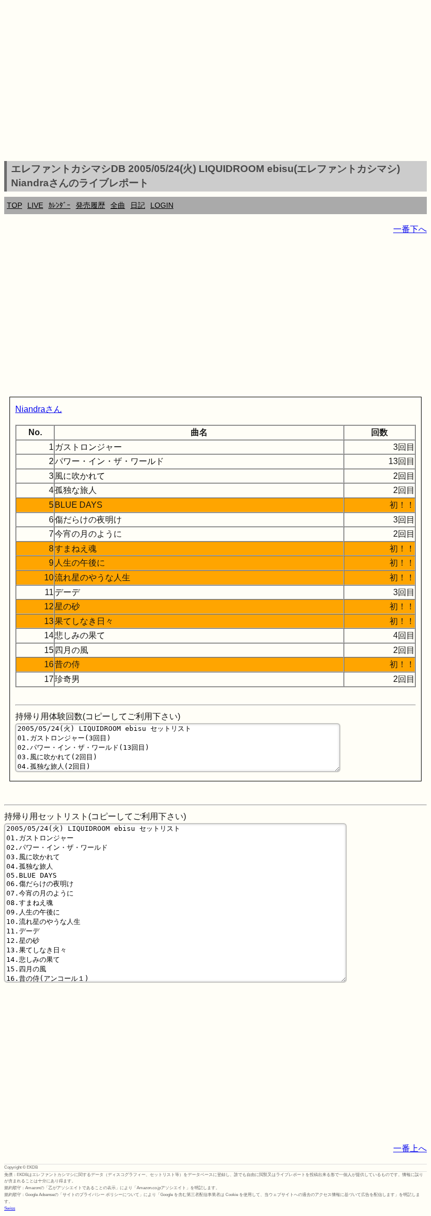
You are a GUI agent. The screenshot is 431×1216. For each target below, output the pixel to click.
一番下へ (410, 229)
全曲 (117, 205)
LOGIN (161, 205)
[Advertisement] (215, 82)
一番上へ (410, 1148)
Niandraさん (38, 409)
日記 (137, 205)
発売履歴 (90, 205)
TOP (14, 205)
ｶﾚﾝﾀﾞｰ (59, 205)
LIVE (35, 205)
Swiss (9, 1208)
